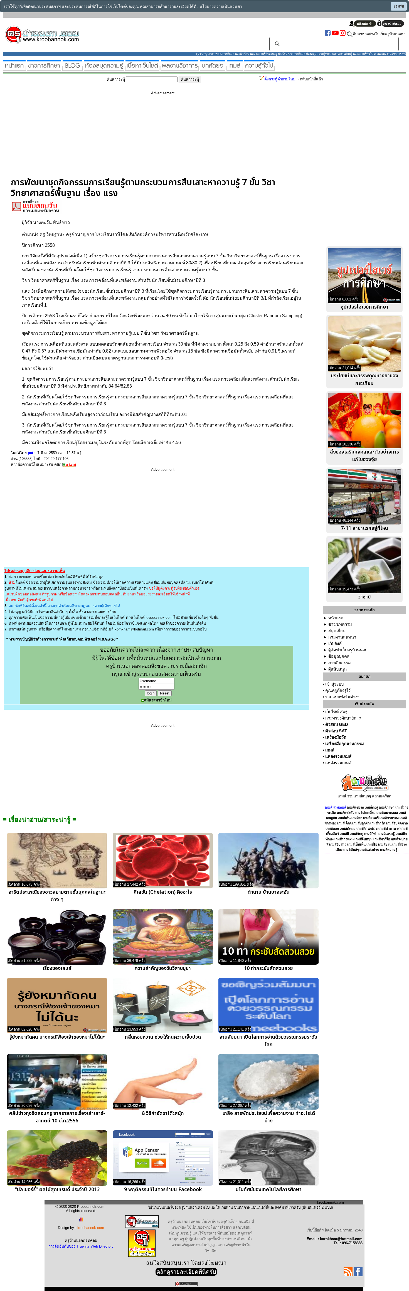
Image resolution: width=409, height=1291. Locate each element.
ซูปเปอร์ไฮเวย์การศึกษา (364, 307)
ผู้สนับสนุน (337, 669)
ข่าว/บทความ (340, 624)
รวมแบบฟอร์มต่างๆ (342, 697)
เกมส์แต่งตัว (345, 813)
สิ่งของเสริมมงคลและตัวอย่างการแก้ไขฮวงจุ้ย (364, 455)
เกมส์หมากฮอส (387, 813)
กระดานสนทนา (342, 637)
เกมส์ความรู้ (388, 850)
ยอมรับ (398, 6)
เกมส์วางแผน (344, 839)
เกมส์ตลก (332, 829)
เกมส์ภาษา (387, 807)
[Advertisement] (163, 138)
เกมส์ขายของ (389, 818)
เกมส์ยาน (384, 844)
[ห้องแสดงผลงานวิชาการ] (180, 68)
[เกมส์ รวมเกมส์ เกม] (234, 68)
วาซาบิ (364, 597)
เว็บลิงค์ (335, 643)
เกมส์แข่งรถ (355, 807)
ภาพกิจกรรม (339, 663)
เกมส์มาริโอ (381, 839)
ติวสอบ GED (336, 724)
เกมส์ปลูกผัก (360, 823)
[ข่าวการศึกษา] (44, 68)
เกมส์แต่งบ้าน (369, 850)
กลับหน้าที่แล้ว (311, 79)
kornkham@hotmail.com (134, 629)
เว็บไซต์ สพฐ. (337, 711)
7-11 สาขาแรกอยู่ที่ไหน (364, 528)
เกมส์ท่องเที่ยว (365, 813)
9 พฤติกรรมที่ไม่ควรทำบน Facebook (163, 1189)
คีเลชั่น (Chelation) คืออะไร (163, 892)
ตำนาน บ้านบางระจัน (269, 892)
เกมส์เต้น (344, 818)
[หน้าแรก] (14, 68)
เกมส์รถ (356, 818)
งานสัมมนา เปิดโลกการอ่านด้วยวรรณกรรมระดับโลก (268, 1040)
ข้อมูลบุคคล (338, 656)
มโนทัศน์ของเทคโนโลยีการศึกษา (269, 1189)
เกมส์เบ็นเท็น (356, 844)
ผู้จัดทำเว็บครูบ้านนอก (348, 650)
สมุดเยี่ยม (337, 631)
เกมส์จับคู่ (356, 834)
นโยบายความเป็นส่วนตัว (220, 6)
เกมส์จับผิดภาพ (397, 823)
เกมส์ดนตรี (371, 818)
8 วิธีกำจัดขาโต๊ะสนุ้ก (163, 1113)
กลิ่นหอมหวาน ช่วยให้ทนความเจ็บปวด (163, 1037)
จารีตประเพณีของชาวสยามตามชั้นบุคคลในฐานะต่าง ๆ (57, 895)
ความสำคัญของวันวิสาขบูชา (163, 968)
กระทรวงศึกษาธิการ (343, 718)
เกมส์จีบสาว (337, 844)
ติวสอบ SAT (336, 731)
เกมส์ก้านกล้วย (367, 829)
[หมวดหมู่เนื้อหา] (142, 68)
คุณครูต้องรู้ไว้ (338, 690)
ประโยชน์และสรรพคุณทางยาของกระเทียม (364, 379)
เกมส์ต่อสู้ (371, 807)
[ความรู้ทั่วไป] (259, 68)
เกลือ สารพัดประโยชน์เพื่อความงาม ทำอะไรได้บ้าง (268, 1117)
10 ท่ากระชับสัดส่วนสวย (268, 968)
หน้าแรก (335, 618)
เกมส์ (329, 750)
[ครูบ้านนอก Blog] (72, 68)
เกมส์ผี (344, 834)
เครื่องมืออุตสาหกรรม (344, 743)
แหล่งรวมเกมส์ (338, 756)
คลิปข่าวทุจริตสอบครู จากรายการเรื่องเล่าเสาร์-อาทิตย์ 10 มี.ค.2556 (57, 1117)
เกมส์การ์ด (377, 823)
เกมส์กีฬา (371, 834)
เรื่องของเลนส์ (57, 968)
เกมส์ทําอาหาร (389, 829)
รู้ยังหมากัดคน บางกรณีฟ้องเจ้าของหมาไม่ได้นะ (57, 1037)
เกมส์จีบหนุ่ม (363, 839)
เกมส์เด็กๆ (344, 823)
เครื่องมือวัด (335, 737)
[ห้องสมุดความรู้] (104, 68)
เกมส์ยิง (371, 844)
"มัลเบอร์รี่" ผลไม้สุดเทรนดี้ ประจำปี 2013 (57, 1189)
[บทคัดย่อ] (212, 68)
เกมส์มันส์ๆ (351, 850)
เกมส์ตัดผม (348, 829)
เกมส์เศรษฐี (386, 834)
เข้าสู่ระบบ (334, 684)
